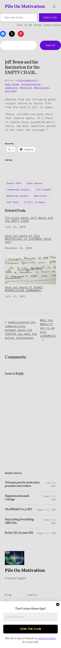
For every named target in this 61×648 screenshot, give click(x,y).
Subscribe (50, 17)
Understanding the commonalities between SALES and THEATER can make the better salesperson (21, 330)
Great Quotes (34, 183)
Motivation (40, 195)
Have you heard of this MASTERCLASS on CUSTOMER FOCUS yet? (28, 239)
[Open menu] (54, 7)
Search (50, 45)
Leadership (11, 87)
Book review (12, 84)
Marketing (26, 87)
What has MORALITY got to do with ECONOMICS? (48, 328)
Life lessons (43, 189)
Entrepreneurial (31, 84)
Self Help (10, 91)
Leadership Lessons (18, 189)
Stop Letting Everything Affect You (19, 521)
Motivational (41, 87)
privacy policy (47, 638)
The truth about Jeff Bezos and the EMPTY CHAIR (29, 219)
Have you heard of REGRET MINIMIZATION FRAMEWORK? (24, 289)
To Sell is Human (34, 202)
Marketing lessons (17, 195)
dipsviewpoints (27, 80)
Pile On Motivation (25, 6)
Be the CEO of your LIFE (19, 533)
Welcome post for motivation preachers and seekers (22, 484)
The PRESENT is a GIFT (18, 509)
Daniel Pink (14, 183)
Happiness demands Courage (17, 498)
